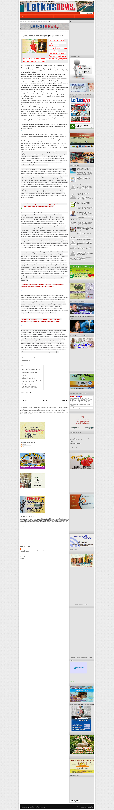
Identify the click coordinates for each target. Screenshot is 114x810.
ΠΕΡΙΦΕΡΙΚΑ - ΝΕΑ (59, 16)
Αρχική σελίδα (24, 16)
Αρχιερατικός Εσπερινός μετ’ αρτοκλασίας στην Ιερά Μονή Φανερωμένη (31, 377)
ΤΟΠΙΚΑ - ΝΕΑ (34, 16)
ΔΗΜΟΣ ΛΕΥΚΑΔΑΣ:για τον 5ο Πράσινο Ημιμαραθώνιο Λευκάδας (84, 203)
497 (22, 383)
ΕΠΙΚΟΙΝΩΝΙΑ (70, 16)
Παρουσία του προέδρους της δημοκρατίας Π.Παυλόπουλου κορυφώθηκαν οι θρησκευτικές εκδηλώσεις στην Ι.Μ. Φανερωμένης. (31, 387)
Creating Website (28, 806)
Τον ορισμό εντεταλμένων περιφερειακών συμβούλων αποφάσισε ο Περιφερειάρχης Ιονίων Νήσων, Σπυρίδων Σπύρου (85, 252)
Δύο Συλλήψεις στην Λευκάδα (83, 184)
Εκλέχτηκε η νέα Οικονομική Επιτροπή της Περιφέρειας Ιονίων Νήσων (85, 212)
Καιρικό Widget (78, 667)
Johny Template (36, 806)
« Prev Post (24, 400)
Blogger (90, 657)
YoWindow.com (73, 681)
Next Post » (65, 400)
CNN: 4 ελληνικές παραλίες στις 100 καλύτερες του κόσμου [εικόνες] (84, 169)
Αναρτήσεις (24, 444)
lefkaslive (23, 548)
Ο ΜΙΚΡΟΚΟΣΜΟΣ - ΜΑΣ (46, 16)
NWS (86, 681)
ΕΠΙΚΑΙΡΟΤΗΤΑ (28, 392)
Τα (71, 800)
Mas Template (43, 806)
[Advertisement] (82, 359)
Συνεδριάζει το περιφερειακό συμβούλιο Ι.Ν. (83, 194)
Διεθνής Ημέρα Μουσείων (82, 177)
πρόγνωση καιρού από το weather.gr (81, 604)
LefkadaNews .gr (32, 807)
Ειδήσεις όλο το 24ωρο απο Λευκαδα (28, 550)
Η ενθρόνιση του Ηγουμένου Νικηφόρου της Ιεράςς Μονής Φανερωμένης (31, 380)
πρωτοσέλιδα (74, 800)
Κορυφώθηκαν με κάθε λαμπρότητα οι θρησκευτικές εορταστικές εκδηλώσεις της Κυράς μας (31, 374)
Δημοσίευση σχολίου (25, 397)
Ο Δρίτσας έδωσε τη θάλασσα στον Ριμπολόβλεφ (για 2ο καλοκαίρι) (42, 35)
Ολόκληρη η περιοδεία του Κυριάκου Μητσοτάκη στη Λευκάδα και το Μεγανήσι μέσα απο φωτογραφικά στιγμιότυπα (31, 369)
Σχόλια (23, 446)
